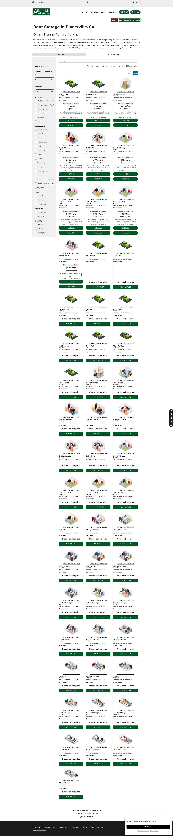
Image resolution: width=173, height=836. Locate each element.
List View (60, 55)
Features (94, 12)
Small (98, 66)
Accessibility (36, 827)
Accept (148, 826)
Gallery (127, 20)
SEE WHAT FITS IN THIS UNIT (71, 92)
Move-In (71, 120)
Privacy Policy (154, 831)
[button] (169, 818)
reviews (136, 20)
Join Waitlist (98, 287)
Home (84, 12)
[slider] (36, 77)
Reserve (71, 125)
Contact (113, 12)
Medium (105, 66)
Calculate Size (133, 66)
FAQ (121, 20)
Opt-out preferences (143, 831)
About (115, 20)
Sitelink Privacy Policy (97, 827)
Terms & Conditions (49, 827)
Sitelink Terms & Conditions (79, 827)
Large (113, 66)
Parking (120, 66)
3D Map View (114, 55)
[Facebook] (87, 2)
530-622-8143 (39, 2)
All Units (90, 66)
